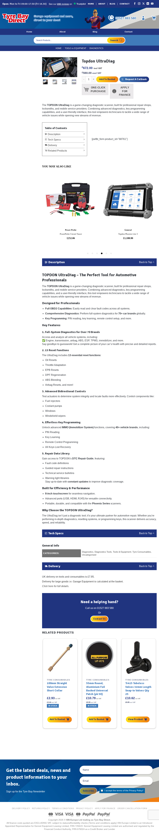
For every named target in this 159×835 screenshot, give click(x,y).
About (101, 3)
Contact (124, 3)
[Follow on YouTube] (152, 4)
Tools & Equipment (75, 48)
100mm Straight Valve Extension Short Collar (57, 686)
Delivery (52, 145)
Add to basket (107, 79)
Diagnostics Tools (103, 552)
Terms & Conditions (63, 808)
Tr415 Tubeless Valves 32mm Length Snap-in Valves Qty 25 (138, 688)
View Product (135, 719)
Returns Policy (41, 808)
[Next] (71, 68)
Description (53, 134)
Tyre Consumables (141, 552)
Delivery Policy (21, 808)
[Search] (116, 40)
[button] (46, 73)
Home (91, 3)
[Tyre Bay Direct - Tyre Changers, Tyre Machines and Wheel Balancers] (15, 18)
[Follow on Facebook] (135, 4)
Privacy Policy (136, 790)
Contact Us (99, 618)
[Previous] (48, 68)
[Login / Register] (143, 18)
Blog (112, 3)
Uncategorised (89, 555)
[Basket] (153, 18)
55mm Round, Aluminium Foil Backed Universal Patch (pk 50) (97, 688)
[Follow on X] (143, 4)
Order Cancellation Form (132, 808)
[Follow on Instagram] (139, 4)
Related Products (57, 150)
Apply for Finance (105, 808)
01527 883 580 (126, 18)
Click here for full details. (55, 586)
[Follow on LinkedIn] (148, 4)
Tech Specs (54, 139)
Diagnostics (96, 48)
